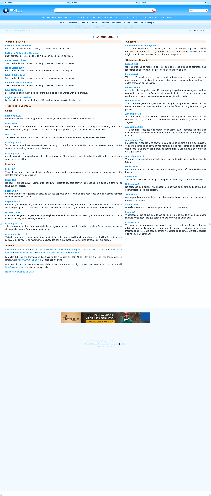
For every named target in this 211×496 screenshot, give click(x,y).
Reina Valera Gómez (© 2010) (20, 272)
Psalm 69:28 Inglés (45, 252)
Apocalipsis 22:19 (14, 153)
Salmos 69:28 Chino (24, 252)
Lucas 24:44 (131, 74)
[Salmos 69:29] (208, 230)
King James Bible (14, 90)
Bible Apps (62, 252)
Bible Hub (74, 252)
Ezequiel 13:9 (132, 222)
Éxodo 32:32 (131, 166)
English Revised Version (18, 97)
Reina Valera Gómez (15, 60)
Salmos (14, 31)
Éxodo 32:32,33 (13, 116)
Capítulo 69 (22, 31)
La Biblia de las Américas (18, 45)
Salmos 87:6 (131, 204)
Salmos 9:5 (131, 194)
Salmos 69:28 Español (70, 249)
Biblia (8, 31)
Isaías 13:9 (10, 180)
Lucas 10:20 (11, 191)
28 (199, 48)
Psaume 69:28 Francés (95, 249)
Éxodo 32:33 (131, 176)
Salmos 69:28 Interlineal (17, 249)
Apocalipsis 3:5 (13, 142)
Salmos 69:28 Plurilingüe (44, 249)
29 (191, 51)
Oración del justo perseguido (140, 45)
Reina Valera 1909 (14, 68)
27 (128, 48)
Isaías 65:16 (11, 123)
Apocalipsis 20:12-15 (16, 234)
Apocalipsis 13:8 (13, 223)
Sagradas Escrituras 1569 (18, 82)
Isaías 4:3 (10, 169)
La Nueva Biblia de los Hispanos (22, 53)
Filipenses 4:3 (12, 201)
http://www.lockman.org (29, 260)
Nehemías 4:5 (132, 184)
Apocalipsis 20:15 (134, 156)
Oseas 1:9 (10, 134)
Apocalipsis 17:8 (134, 140)
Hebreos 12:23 (12, 212)
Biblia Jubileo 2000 (15, 75)
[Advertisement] (105, 293)
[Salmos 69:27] (3, 230)
